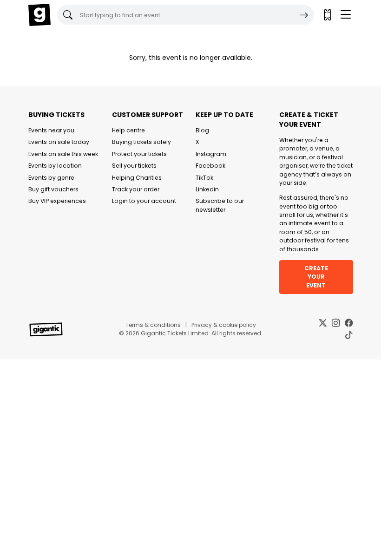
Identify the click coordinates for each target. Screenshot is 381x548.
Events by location (55, 166)
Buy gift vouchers (53, 189)
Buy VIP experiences (57, 201)
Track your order (135, 189)
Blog (202, 130)
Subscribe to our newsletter (220, 205)
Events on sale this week (63, 154)
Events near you (51, 130)
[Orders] (327, 14)
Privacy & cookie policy (223, 325)
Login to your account (144, 201)
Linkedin (207, 189)
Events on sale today (58, 142)
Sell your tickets (134, 166)
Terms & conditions (153, 325)
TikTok (204, 178)
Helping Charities (137, 178)
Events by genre (51, 178)
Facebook (210, 166)
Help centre (128, 130)
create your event (316, 276)
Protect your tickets (139, 154)
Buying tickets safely (141, 142)
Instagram (211, 154)
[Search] (303, 14)
